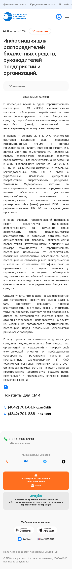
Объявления (39, 31)
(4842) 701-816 (21, 406)
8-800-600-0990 (21, 439)
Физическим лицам (14, 4)
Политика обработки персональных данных (30, 551)
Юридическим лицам (42, 4)
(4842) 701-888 (21, 413)
